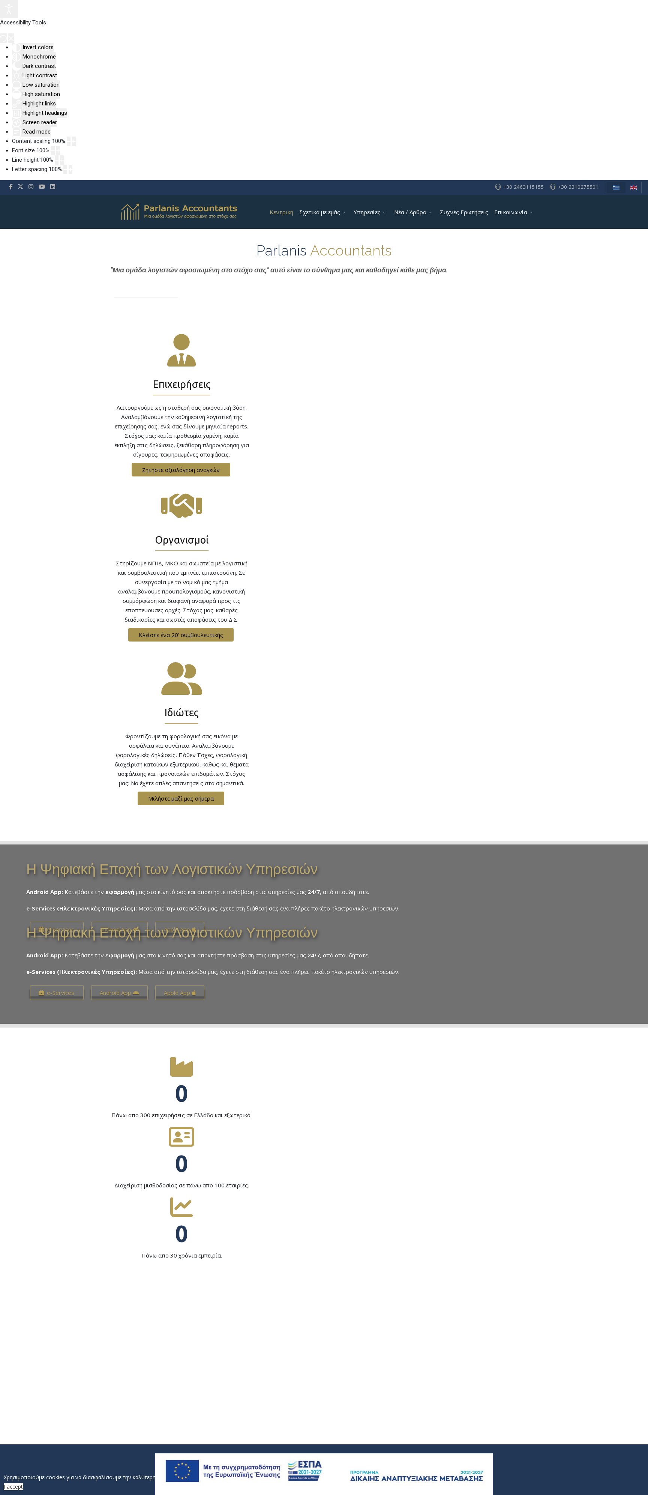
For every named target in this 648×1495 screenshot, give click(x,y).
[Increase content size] (74, 141)
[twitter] (20, 186)
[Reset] (3, 38)
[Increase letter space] (70, 169)
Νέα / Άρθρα (410, 212)
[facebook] (10, 186)
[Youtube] (42, 186)
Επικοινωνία (510, 212)
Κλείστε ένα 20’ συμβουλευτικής (181, 635)
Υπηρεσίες (367, 212)
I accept (13, 1486)
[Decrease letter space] (65, 169)
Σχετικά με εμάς (319, 212)
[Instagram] (30, 186)
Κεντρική (281, 212)
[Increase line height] (62, 160)
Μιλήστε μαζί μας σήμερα (181, 798)
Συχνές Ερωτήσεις (464, 212)
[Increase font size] (58, 150)
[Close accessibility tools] (11, 38)
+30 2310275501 (578, 186)
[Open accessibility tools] (9, 9)
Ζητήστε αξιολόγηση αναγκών (181, 469)
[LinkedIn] (52, 186)
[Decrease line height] (56, 160)
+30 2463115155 (523, 186)
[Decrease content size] (68, 141)
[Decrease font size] (53, 150)
